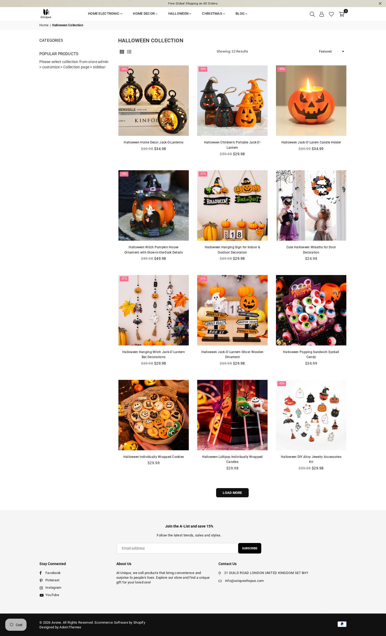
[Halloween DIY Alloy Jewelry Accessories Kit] (311, 415)
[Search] (312, 13)
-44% (124, 173)
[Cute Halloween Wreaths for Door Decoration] (311, 205)
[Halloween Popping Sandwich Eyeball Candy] (311, 310)
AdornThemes (70, 627)
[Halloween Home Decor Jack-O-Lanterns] (153, 100)
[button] (342, 13)
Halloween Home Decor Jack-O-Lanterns (153, 142)
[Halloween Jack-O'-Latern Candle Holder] (311, 100)
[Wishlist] (331, 13)
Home (43, 25)
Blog (240, 13)
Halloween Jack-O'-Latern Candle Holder (311, 142)
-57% (203, 173)
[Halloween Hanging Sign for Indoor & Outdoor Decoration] (232, 205)
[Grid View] (122, 51)
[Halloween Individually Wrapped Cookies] (153, 415)
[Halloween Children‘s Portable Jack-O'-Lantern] (232, 100)
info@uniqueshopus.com (244, 581)
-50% (124, 69)
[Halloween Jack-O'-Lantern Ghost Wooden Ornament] (232, 310)
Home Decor (144, 13)
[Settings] (321, 13)
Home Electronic (103, 13)
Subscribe (249, 548)
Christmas (212, 13)
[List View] (129, 51)
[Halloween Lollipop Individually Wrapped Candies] (232, 415)
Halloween (178, 13)
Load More (232, 493)
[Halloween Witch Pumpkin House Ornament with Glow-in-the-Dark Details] (153, 205)
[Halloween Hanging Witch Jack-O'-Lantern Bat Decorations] (153, 310)
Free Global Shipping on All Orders (193, 3)
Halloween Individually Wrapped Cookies (153, 457)
